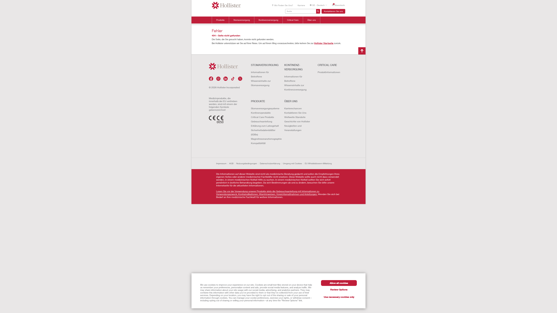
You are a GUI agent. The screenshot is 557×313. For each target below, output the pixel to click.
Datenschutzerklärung (270, 163)
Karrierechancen (293, 108)
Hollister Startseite (323, 43)
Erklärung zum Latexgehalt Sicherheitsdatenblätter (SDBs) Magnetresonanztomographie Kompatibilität (264, 134)
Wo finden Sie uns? (283, 5)
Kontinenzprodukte (261, 112)
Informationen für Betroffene (260, 74)
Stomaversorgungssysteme (264, 108)
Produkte (220, 20)
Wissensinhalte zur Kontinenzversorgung (295, 87)
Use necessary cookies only (339, 296)
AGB (231, 163)
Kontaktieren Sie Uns (295, 112)
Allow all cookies (339, 283)
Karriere (301, 5)
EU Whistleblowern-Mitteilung (318, 163)
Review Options (339, 289)
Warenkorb (339, 4)
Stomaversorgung (241, 20)
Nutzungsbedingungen (246, 163)
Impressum (221, 163)
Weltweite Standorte (294, 117)
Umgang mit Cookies (292, 163)
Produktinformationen (329, 72)
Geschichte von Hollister (297, 121)
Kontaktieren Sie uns (333, 11)
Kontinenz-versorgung (293, 67)
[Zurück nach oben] (362, 50)
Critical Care (293, 20)
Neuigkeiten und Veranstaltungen (292, 127)
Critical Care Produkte (262, 117)
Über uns (311, 20)
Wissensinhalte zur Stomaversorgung (261, 83)
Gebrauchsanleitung (261, 121)
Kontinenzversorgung (268, 20)
